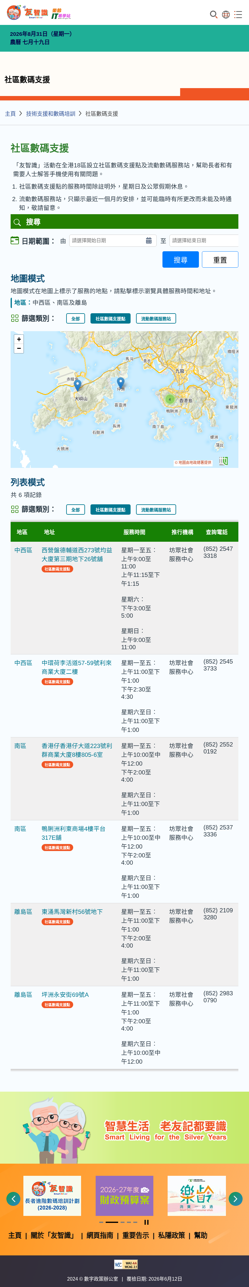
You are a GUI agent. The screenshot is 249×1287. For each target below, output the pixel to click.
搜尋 (181, 260)
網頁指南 (100, 1235)
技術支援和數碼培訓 (50, 114)
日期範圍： (39, 241)
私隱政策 (171, 1235)
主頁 (10, 114)
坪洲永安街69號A (65, 994)
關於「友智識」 (54, 1235)
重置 (220, 260)
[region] (125, 399)
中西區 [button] (23, 550)
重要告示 (135, 1235)
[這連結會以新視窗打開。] (52, 1195)
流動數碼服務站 (156, 318)
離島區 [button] (23, 911)
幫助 (200, 1235)
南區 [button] (20, 746)
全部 (75, 318)
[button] (77, 385)
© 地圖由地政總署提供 (193, 463)
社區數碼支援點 (110, 318)
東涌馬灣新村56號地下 (72, 911)
